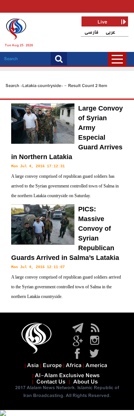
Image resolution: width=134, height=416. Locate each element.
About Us (85, 382)
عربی (110, 32)
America (96, 365)
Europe (52, 365)
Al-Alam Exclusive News (67, 375)
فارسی (91, 32)
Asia (33, 365)
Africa (74, 365)
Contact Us (51, 382)
